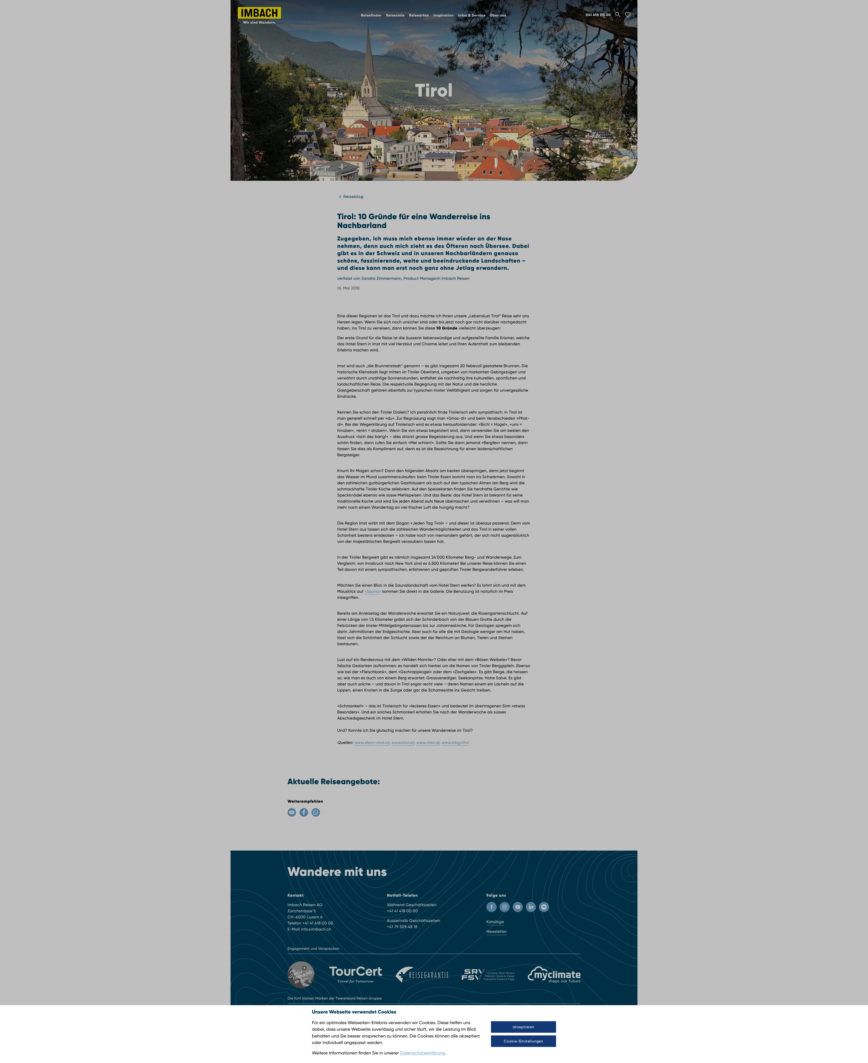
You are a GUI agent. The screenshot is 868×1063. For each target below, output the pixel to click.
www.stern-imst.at (371, 742)
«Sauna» (372, 591)
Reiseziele (395, 15)
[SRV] (488, 975)
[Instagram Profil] (505, 907)
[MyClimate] (554, 974)
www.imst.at (427, 742)
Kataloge (495, 922)
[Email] (292, 812)
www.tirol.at (402, 742)
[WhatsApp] (315, 812)
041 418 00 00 (598, 15)
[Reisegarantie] (422, 975)
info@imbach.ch (316, 929)
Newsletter (496, 931)
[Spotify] (544, 907)
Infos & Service (472, 15)
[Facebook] (304, 812)
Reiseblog (353, 196)
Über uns (498, 15)
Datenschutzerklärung (422, 1053)
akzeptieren (523, 1027)
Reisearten (419, 15)
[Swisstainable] (302, 974)
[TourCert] (355, 975)
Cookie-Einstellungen (523, 1041)
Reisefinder (371, 15)
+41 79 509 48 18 (402, 926)
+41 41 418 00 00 (317, 923)
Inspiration (444, 15)
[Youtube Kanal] (518, 907)
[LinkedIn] (531, 907)
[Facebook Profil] (491, 907)
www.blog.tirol (455, 742)
